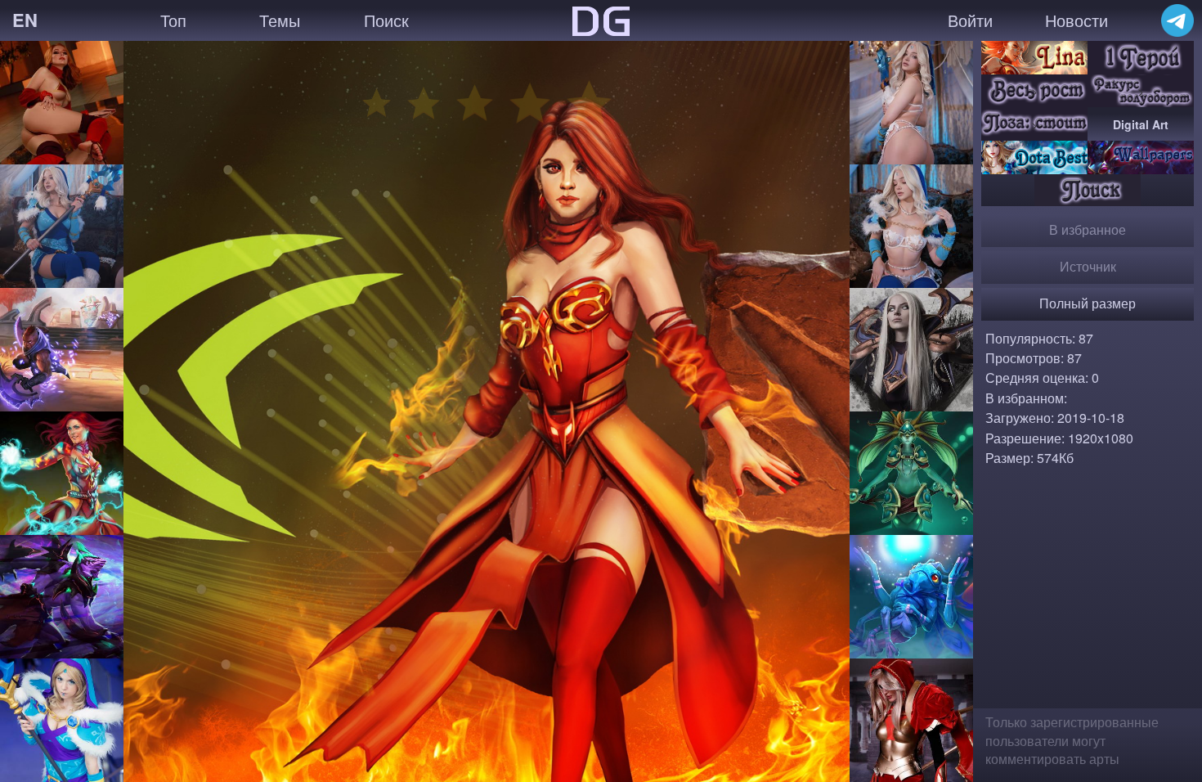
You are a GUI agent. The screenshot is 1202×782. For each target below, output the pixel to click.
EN (25, 20)
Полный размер (1087, 303)
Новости (1076, 20)
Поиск (386, 20)
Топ (173, 20)
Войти (970, 20)
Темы (279, 20)
